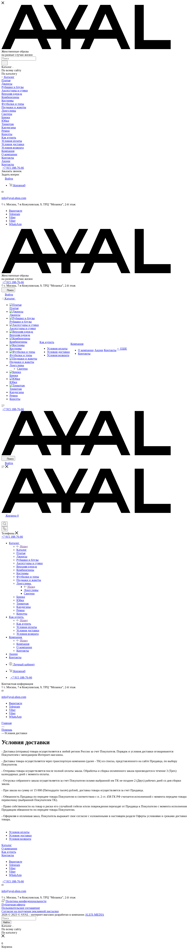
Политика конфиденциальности (26, 901)
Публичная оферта (13, 904)
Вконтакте (15, 210)
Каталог (21, 549)
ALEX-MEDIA (94, 914)
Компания (22, 643)
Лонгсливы (31, 590)
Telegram (14, 214)
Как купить (23, 623)
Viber (12, 217)
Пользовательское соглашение (20, 907)
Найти (6, 922)
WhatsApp (15, 224)
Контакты (7, 855)
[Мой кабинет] (3, 519)
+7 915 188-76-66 (13, 167)
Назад (24, 546)
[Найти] (4, 62)
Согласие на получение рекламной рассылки (30, 911)
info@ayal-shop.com (13, 198)
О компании (9, 848)
